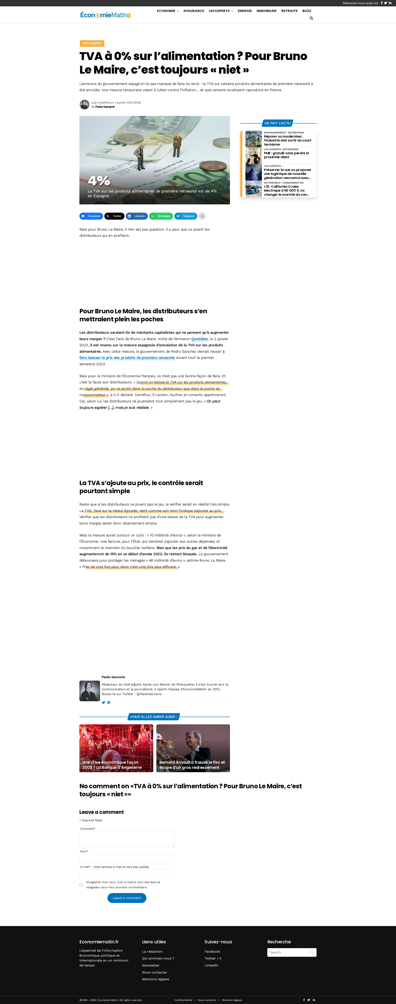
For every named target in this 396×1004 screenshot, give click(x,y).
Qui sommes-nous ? (158, 958)
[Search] (312, 952)
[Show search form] (311, 18)
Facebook (212, 951)
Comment (87, 828)
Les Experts (219, 10)
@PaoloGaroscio (149, 694)
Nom (84, 851)
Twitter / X (213, 958)
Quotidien (199, 339)
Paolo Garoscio (113, 677)
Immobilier (267, 10)
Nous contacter (154, 972)
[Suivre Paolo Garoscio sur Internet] (108, 702)
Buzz (306, 10)
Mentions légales (155, 979)
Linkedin (211, 965)
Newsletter (151, 965)
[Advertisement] (154, 273)
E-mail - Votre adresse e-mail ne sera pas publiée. (114, 866)
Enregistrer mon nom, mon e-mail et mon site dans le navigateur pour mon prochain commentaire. (123, 884)
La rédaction (152, 951)
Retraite (289, 10)
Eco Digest (92, 43)
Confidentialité (183, 1000)
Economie (166, 10)
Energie (245, 10)
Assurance (193, 10)
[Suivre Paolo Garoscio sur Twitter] (103, 702)
